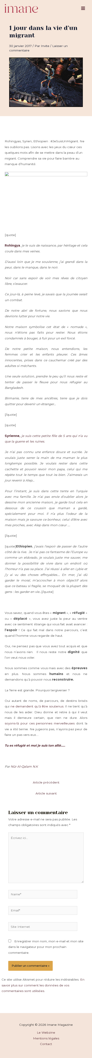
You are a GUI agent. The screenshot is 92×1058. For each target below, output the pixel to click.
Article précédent (46, 782)
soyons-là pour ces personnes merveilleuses (40, 723)
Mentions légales (46, 1038)
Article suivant (46, 793)
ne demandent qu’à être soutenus (36, 706)
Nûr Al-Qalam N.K (24, 766)
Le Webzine (46, 1032)
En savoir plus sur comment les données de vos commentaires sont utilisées (43, 985)
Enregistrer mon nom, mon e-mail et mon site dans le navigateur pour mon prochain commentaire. (46, 946)
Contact (46, 1044)
